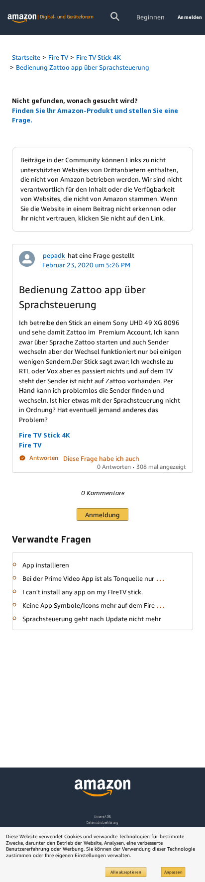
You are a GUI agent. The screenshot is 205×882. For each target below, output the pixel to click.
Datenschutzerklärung (102, 822)
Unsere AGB (102, 816)
